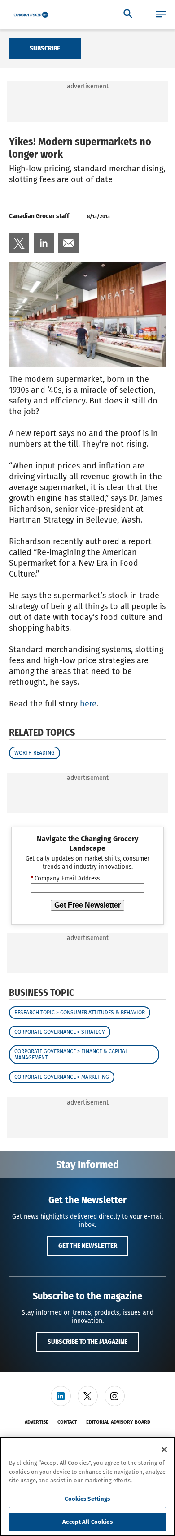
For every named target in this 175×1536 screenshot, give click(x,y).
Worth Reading (34, 753)
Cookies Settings (87, 1498)
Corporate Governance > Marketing (61, 1077)
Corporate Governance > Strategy (59, 1032)
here (88, 704)
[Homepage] (31, 15)
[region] (87, 1486)
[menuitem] (19, 243)
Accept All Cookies (87, 1521)
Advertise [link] (36, 1422)
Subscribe (45, 48)
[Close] (164, 1449)
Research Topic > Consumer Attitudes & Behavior (79, 1012)
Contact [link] (67, 1422)
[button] (160, 14)
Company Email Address (65, 878)
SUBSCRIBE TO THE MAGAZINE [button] (87, 1342)
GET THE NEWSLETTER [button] (87, 1246)
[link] (19, 243)
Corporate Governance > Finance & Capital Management (71, 1054)
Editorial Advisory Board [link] (118, 1422)
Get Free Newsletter (87, 905)
